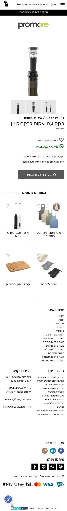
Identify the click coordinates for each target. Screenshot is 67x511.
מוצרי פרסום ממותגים (53, 356)
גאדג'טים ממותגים (56, 392)
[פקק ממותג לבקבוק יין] (18, 107)
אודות (61, 319)
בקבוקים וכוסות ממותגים (53, 395)
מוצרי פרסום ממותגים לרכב (52, 388)
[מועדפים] (39, 206)
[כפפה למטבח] (49, 266)
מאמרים (60, 327)
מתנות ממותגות (56, 353)
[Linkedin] (52, 450)
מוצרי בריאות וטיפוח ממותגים (51, 414)
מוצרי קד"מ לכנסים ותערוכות (51, 377)
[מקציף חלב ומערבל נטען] (18, 216)
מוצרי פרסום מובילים (53, 342)
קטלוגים (60, 331)
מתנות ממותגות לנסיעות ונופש (50, 410)
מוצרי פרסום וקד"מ (54, 349)
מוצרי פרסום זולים (54, 345)
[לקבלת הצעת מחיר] (41, 174)
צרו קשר (59, 323)
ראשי (61, 316)
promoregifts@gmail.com (17, 399)
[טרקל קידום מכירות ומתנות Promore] (33, 25)
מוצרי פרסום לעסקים (53, 360)
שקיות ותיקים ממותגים (54, 399)
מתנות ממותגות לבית (54, 384)
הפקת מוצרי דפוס (55, 334)
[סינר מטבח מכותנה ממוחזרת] (49, 216)
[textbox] (33, 12)
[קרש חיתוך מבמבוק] (18, 266)
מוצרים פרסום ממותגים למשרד (50, 381)
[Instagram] (44, 450)
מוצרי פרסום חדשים (53, 338)
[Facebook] (61, 450)
